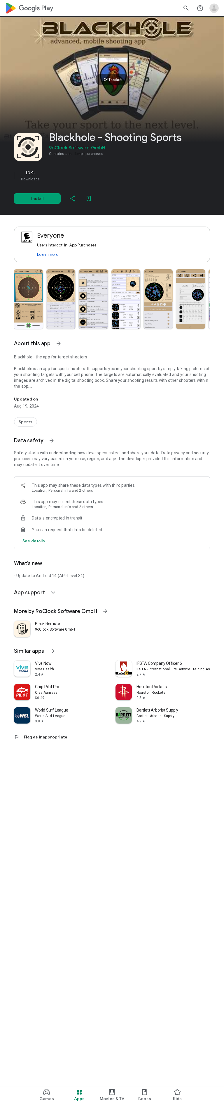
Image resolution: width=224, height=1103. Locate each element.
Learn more (47, 254)
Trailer (111, 79)
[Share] (72, 198)
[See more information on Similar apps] (52, 651)
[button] (28, 299)
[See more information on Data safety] (52, 441)
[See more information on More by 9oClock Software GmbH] (105, 611)
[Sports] (25, 421)
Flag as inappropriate (40, 737)
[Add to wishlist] (89, 198)
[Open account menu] (214, 8)
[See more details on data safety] (34, 541)
